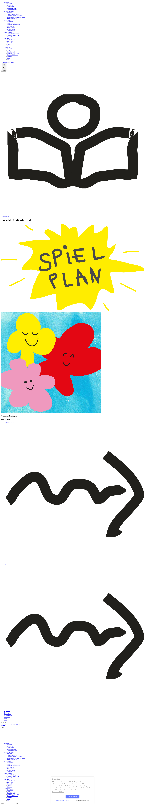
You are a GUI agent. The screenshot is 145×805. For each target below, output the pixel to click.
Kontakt (9, 36)
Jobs (8, 58)
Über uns (6, 47)
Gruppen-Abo (11, 41)
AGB (5, 712)
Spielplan (6, 2)
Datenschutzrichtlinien (58, 792)
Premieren (10, 5)
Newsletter (7, 717)
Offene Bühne (11, 27)
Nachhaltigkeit (11, 52)
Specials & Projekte (9, 11)
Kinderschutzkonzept (13, 53)
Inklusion (9, 46)
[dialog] (72, 790)
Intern (5, 720)
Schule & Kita (8, 32)
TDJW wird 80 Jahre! (13, 14)
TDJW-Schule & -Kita (13, 35)
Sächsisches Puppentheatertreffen (16, 17)
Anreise (9, 44)
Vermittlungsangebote (13, 33)
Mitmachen (7, 20)
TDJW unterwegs (12, 9)
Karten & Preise (11, 39)
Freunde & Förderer (12, 55)
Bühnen (9, 56)
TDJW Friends (11, 30)
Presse (5, 718)
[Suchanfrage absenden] (17, 803)
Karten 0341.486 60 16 (14, 724)
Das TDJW (10, 49)
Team (8, 50)
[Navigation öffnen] (1, 70)
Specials (9, 12)
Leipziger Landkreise (13, 26)
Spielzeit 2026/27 (12, 8)
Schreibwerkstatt (11, 29)
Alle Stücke (10, 6)
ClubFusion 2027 (12, 18)
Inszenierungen (11, 23)
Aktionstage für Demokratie (14, 15)
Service (6, 38)
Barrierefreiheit (8, 715)
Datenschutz (7, 714)
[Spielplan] (72, 311)
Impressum (7, 711)
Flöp (8, 59)
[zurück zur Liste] (1, 708)
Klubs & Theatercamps (13, 24)
